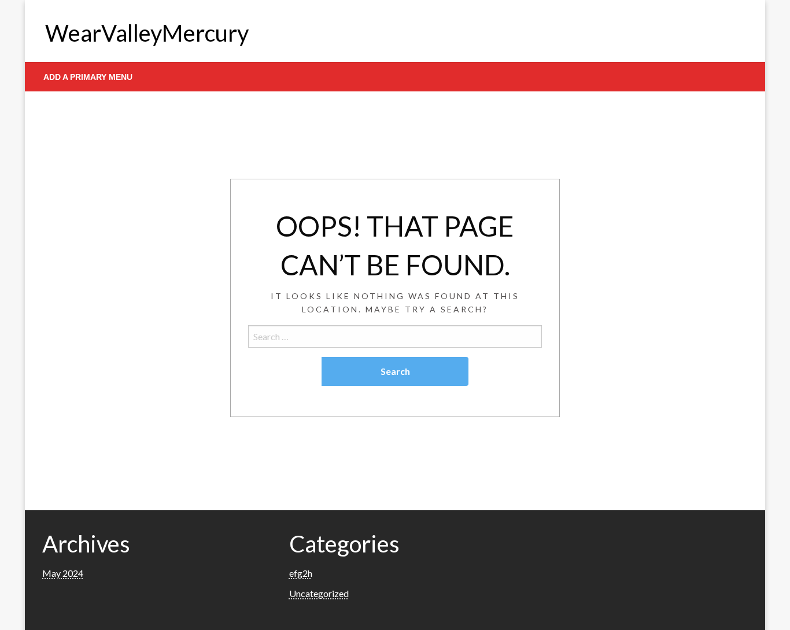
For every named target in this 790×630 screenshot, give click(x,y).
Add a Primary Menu (87, 77)
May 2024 (62, 573)
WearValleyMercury (147, 33)
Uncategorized (319, 593)
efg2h (300, 573)
